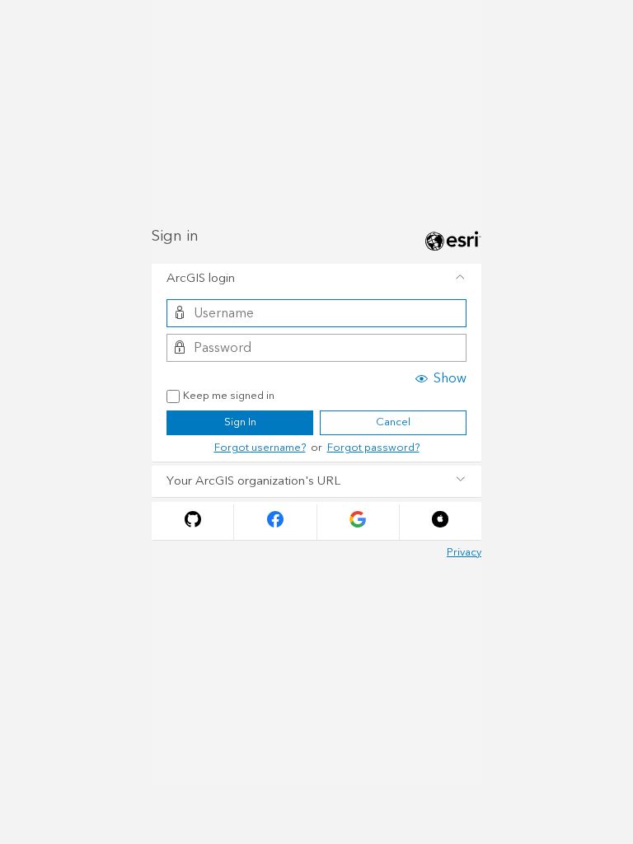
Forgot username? (260, 447)
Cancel (393, 422)
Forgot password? (373, 447)
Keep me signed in (228, 396)
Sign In (240, 422)
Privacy (464, 552)
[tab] (316, 279)
